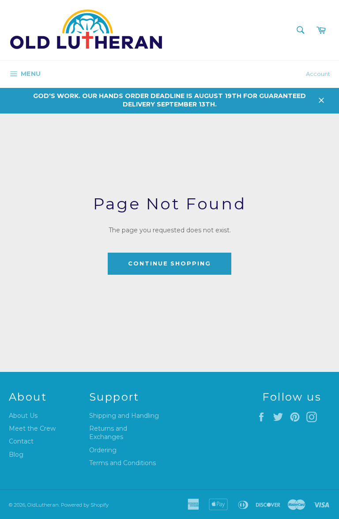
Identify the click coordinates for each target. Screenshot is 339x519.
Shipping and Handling (124, 416)
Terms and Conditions (122, 463)
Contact (21, 441)
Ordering (103, 450)
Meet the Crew (32, 428)
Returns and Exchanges (108, 432)
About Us (23, 416)
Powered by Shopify (85, 505)
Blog (16, 454)
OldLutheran (43, 505)
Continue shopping (169, 263)
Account (318, 73)
